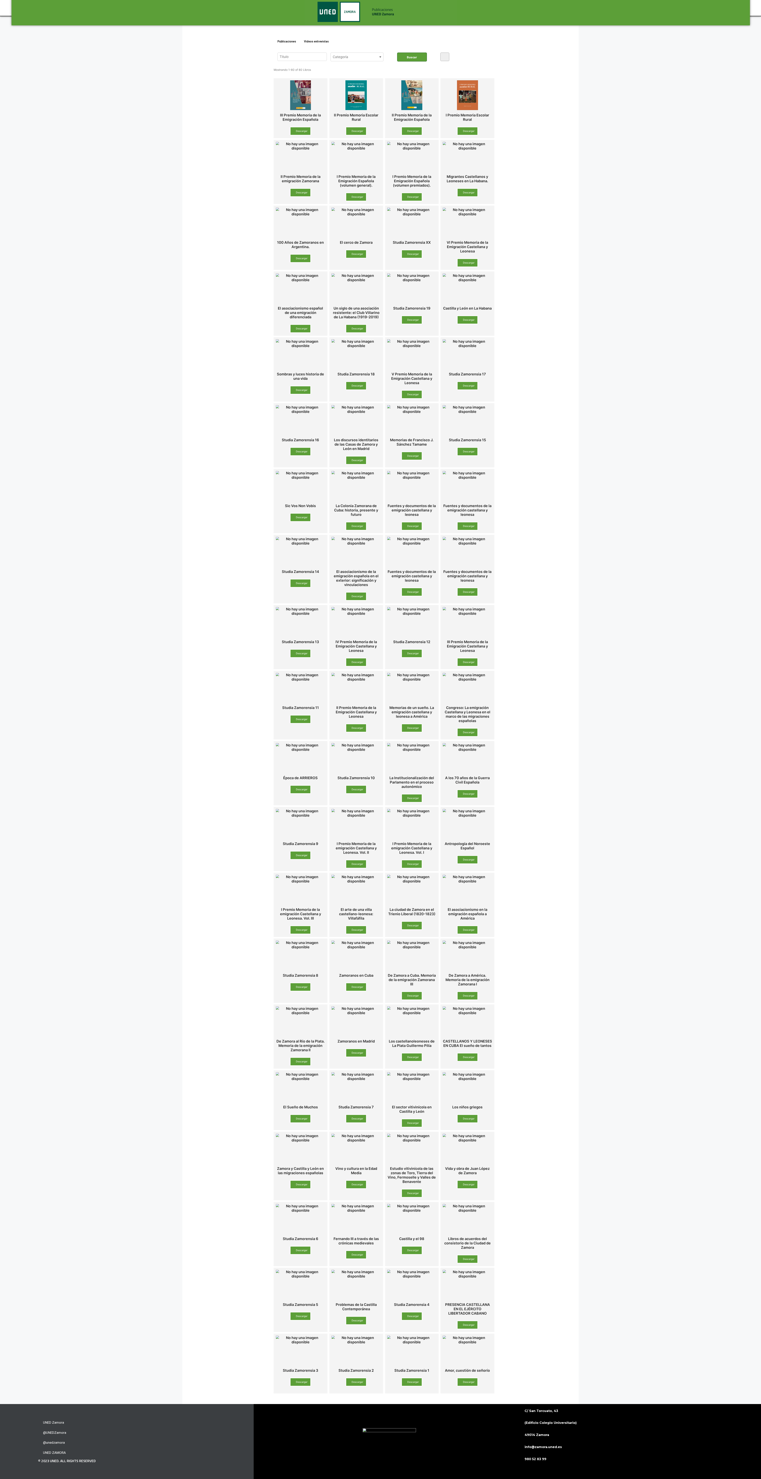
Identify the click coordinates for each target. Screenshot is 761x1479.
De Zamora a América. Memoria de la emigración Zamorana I (467, 979)
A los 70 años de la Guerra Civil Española (467, 780)
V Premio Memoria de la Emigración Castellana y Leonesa (411, 378)
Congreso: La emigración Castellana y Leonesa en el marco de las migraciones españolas (467, 714)
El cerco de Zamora (356, 242)
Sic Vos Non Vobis (300, 506)
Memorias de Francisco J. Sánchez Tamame (411, 442)
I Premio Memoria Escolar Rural (467, 117)
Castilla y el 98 (411, 1239)
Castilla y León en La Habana (467, 308)
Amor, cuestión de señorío (467, 1370)
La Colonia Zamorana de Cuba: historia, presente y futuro (356, 510)
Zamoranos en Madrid (356, 1041)
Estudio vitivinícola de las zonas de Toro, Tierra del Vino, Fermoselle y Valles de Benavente (412, 1175)
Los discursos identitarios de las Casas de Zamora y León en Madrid (356, 444)
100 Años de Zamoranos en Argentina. (300, 244)
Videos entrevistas (316, 41)
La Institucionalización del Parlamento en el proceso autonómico (411, 782)
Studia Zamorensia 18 (356, 374)
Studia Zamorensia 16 (300, 440)
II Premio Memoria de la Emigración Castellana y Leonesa (356, 712)
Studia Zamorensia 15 (467, 440)
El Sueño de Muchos (300, 1107)
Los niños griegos (467, 1107)
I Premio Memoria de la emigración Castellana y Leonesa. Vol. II (356, 848)
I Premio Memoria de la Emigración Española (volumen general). (356, 181)
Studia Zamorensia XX (412, 242)
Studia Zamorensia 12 (411, 642)
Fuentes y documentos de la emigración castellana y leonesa (412, 510)
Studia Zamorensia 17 (467, 374)
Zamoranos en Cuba (356, 975)
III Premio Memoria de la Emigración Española (300, 117)
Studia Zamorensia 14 (300, 572)
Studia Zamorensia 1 (411, 1370)
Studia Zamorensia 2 (356, 1370)
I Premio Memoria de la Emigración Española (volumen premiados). (411, 181)
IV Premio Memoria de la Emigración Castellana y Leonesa (356, 646)
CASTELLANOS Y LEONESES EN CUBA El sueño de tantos (467, 1043)
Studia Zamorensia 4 (411, 1305)
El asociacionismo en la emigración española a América (467, 913)
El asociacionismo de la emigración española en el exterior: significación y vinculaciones (356, 578)
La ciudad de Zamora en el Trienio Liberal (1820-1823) (411, 911)
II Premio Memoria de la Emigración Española (412, 117)
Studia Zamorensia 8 (300, 975)
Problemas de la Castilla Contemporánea (356, 1307)
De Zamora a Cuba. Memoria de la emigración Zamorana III (412, 979)
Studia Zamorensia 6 (300, 1239)
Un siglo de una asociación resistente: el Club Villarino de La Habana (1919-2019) (356, 312)
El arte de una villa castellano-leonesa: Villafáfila (356, 913)
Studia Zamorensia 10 (356, 778)
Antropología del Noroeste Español (467, 846)
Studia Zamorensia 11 (300, 708)
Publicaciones (286, 41)
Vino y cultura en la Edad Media (356, 1170)
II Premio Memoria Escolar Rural (356, 117)
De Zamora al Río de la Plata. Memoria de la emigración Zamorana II (300, 1045)
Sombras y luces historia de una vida (300, 376)
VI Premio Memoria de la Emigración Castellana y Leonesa (467, 246)
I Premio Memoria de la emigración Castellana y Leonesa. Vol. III (300, 913)
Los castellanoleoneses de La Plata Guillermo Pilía (412, 1043)
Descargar (301, 130)
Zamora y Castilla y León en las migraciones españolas (300, 1170)
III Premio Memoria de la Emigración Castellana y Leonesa (467, 646)
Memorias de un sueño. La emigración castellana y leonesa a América (411, 712)
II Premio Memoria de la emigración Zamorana (300, 179)
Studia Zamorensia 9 (300, 844)
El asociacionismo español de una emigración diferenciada (300, 312)
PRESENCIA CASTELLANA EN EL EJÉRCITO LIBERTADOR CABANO (467, 1309)
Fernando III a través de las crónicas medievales (356, 1241)
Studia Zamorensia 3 (300, 1370)
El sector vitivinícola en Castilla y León (412, 1109)
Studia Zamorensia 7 (356, 1107)
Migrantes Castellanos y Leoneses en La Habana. (467, 179)
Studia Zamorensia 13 (300, 642)
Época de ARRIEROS (300, 778)
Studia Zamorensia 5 (300, 1305)
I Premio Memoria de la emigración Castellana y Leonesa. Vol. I (411, 848)
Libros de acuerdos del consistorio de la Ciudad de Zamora (467, 1243)
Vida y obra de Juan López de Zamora (467, 1170)
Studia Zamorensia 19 (411, 308)
